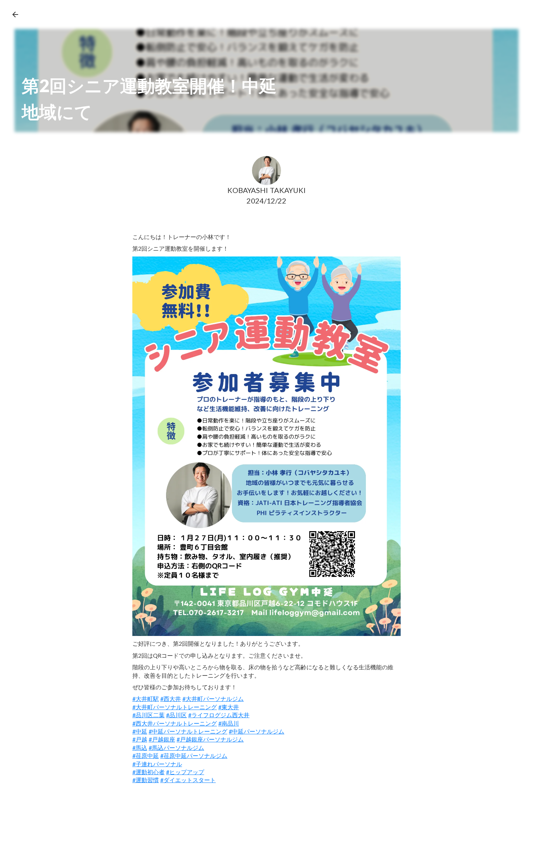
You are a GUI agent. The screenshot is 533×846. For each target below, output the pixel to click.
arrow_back (15, 14)
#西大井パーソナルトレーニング (174, 723)
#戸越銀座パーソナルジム (210, 739)
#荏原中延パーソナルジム (193, 755)
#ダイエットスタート (188, 779)
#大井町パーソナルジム (213, 698)
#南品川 (228, 723)
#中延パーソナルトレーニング (188, 731)
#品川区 (176, 714)
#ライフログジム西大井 (218, 714)
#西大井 (170, 698)
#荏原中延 (145, 755)
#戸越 (139, 739)
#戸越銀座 (162, 739)
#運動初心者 (148, 771)
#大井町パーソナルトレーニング (174, 706)
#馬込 (139, 747)
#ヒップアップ (185, 771)
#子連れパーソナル (157, 763)
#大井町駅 (145, 698)
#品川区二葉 (148, 714)
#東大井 (228, 706)
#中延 (139, 731)
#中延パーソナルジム (256, 731)
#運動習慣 (145, 779)
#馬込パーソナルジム (176, 747)
